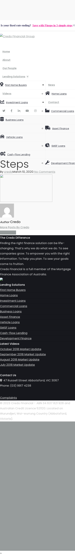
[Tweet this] (4, 233)
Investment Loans (17, 102)
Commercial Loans (62, 111)
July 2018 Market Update (17, 365)
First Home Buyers (16, 85)
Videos (6, 93)
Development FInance (22, 503)
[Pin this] (14, 233)
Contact (53, 102)
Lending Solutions (13, 76)
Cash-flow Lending (18, 154)
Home (6, 51)
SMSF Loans (58, 146)
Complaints (8, 398)
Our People (9, 68)
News (51, 85)
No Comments (44, 172)
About (6, 60)
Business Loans (15, 120)
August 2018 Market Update (19, 360)
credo (8, 172)
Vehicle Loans (14, 137)
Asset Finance (60, 128)
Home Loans (59, 93)
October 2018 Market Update (20, 349)
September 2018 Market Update (23, 354)
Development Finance (16, 338)
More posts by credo (14, 227)
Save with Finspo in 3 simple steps (52, 25)
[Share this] (1, 233)
